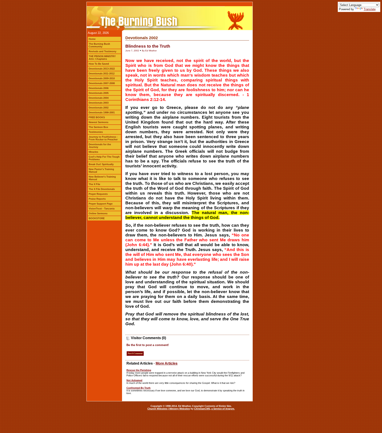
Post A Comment (135, 353)
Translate (370, 9)
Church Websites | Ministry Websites (168, 408)
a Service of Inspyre (222, 408)
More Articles (167, 363)
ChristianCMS (202, 408)
